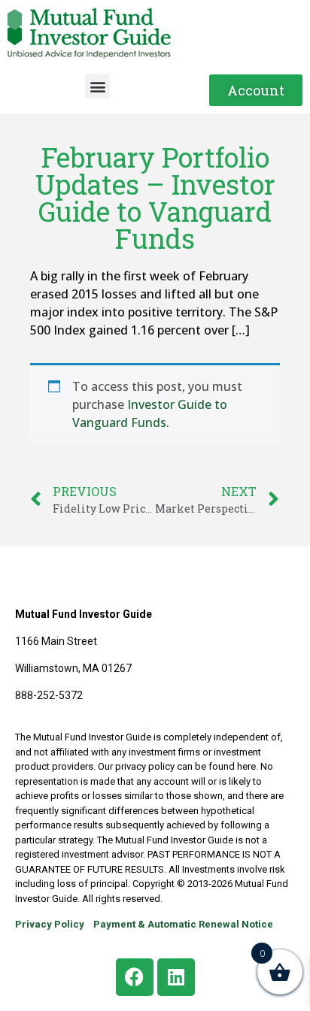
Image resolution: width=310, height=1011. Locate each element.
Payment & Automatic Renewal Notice (183, 924)
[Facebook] (134, 977)
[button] (97, 86)
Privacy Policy (49, 924)
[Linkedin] (176, 977)
